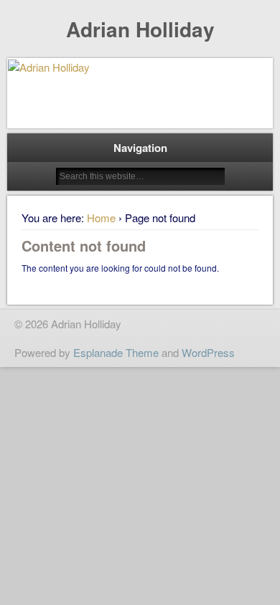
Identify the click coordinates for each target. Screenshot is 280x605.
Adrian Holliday (140, 29)
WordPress (208, 352)
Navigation (140, 148)
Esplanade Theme (116, 352)
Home (101, 217)
